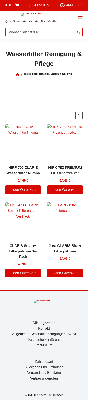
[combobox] (40, 32)
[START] (17, 74)
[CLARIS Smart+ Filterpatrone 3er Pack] (23, 220)
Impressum (44, 345)
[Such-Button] (78, 32)
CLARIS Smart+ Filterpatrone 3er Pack (23, 251)
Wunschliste (43, 5)
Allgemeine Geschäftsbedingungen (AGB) (44, 334)
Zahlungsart (44, 361)
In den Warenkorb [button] (23, 189)
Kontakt (44, 328)
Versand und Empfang (44, 372)
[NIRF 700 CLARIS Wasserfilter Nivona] (23, 142)
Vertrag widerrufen (44, 378)
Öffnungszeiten (43, 323)
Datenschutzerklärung (44, 339)
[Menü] (80, 18)
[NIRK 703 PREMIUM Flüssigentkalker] (65, 142)
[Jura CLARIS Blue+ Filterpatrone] (65, 220)
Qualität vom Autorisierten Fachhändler (31, 21)
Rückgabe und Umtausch (44, 367)
